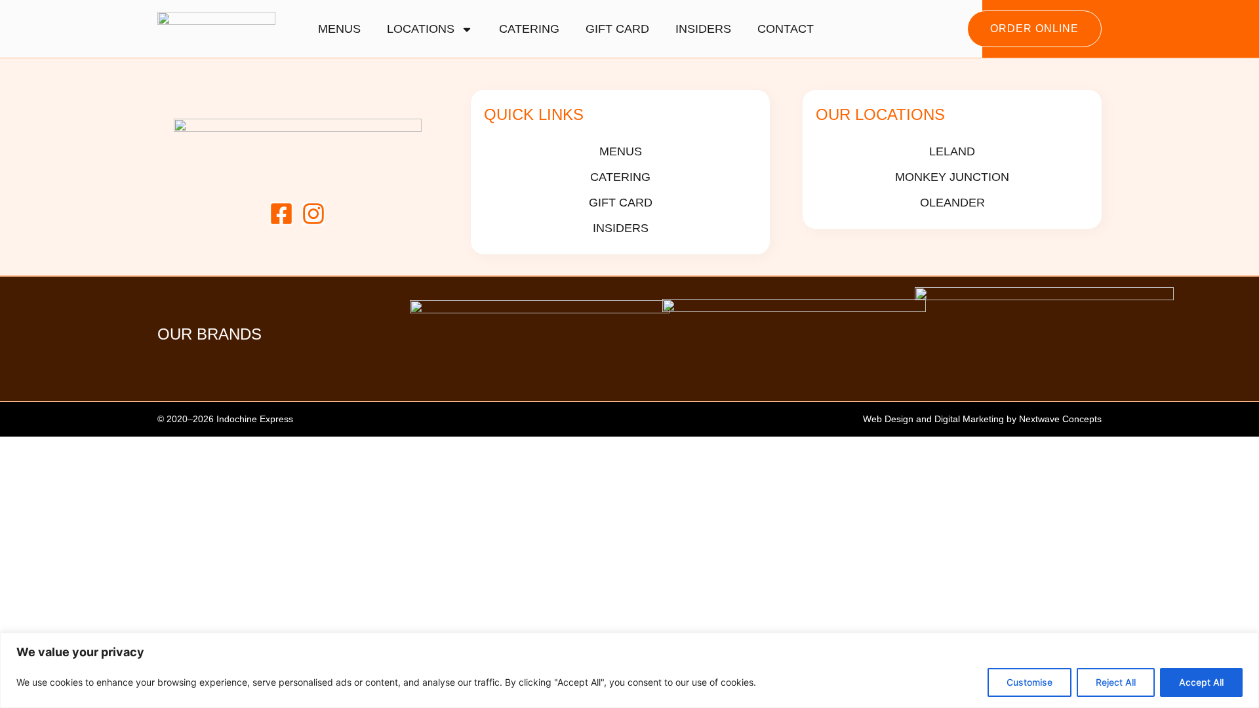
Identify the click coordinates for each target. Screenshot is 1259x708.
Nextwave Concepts (1059, 419)
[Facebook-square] (281, 214)
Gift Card (617, 28)
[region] (629, 670)
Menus (339, 28)
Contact (785, 28)
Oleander (951, 202)
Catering (529, 28)
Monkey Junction (952, 177)
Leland (952, 151)
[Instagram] (313, 214)
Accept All (1201, 682)
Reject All (1116, 682)
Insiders (703, 28)
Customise (1029, 682)
